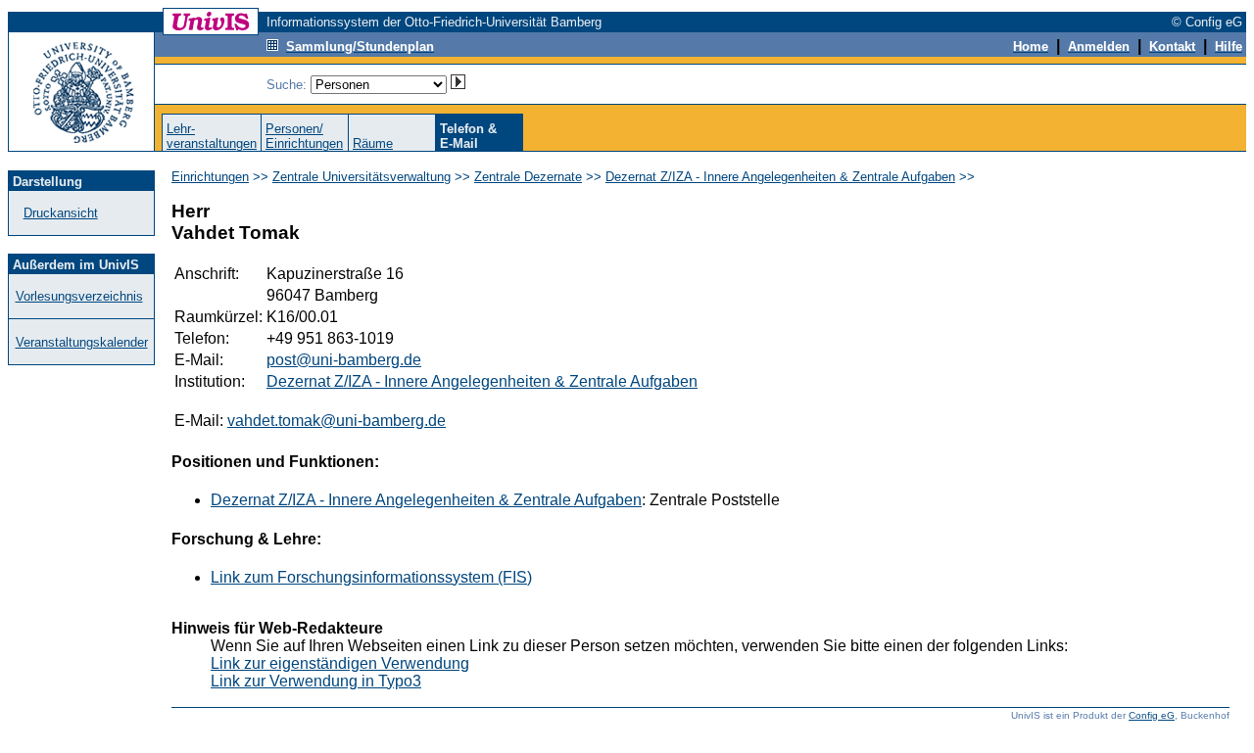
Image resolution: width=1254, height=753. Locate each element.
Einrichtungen (210, 176)
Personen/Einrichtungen (304, 136)
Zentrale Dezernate (528, 176)
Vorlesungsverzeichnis (79, 296)
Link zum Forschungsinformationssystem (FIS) (371, 577)
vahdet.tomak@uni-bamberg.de (336, 420)
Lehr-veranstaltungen (212, 136)
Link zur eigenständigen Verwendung (340, 663)
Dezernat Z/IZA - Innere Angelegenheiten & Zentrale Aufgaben (780, 176)
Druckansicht (61, 213)
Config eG (1152, 715)
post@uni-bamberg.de (343, 360)
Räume (373, 143)
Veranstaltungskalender (82, 342)
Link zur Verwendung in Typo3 (316, 681)
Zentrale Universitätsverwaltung (361, 176)
